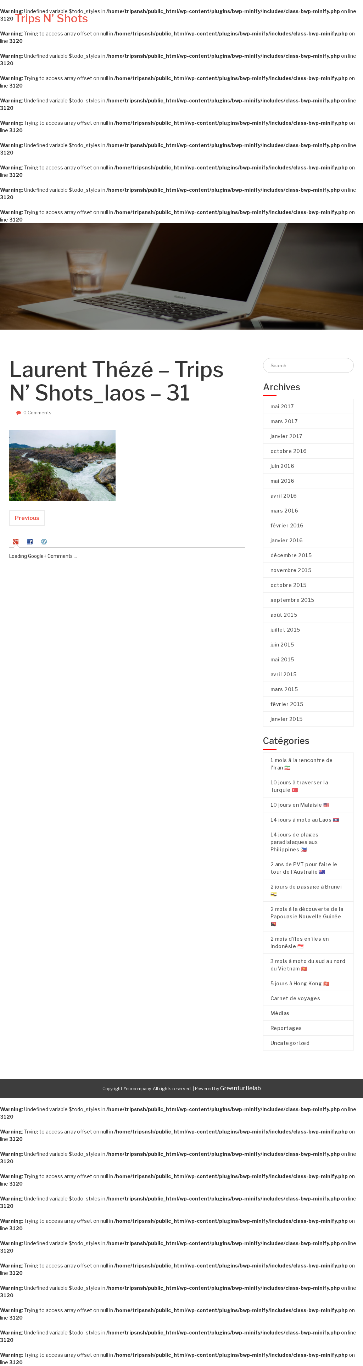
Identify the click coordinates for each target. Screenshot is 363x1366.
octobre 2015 (288, 585)
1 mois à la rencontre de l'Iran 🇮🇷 (301, 764)
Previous (27, 518)
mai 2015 (282, 659)
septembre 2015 (292, 600)
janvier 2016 (286, 540)
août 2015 (283, 615)
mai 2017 (282, 406)
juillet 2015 (285, 630)
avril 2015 (283, 674)
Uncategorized (290, 1043)
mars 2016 (284, 511)
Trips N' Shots (51, 18)
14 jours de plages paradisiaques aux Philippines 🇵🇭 (294, 842)
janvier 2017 (286, 436)
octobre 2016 (288, 451)
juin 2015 (282, 645)
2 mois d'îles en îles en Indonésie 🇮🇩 (299, 942)
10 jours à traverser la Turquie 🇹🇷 (299, 786)
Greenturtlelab (240, 1088)
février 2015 (286, 704)
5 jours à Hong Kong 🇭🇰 (300, 983)
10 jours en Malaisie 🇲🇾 (300, 805)
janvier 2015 (286, 719)
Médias (294, 26)
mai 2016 (282, 481)
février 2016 (287, 525)
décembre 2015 (291, 555)
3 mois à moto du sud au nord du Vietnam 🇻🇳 (308, 965)
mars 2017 (284, 421)
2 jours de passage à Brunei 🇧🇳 (306, 890)
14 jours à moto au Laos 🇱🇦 (304, 820)
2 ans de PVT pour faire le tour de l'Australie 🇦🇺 (303, 868)
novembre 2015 (291, 570)
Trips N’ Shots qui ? (159, 26)
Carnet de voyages (234, 26)
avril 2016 (283, 496)
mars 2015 (284, 689)
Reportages (329, 26)
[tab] (16, 541)
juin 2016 (282, 466)
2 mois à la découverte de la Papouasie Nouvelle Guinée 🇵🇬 (307, 916)
